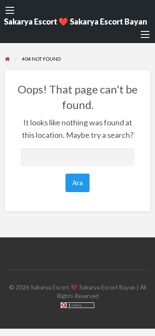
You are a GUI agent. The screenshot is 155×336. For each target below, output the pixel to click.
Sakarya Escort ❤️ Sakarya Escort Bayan (75, 21)
